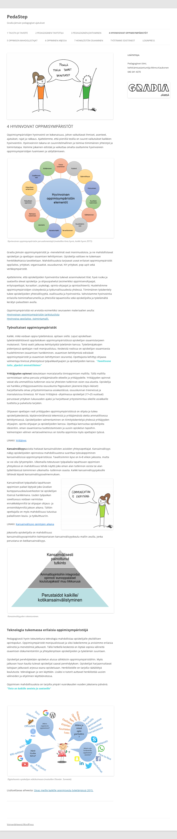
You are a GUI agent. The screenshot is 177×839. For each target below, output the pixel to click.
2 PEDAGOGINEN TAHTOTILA (49, 32)
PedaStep (17, 16)
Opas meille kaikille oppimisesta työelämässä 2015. (63, 790)
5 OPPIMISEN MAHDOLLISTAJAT (22, 40)
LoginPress (149, 40)
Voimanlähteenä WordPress (20, 824)
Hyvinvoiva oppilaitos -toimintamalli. (28, 318)
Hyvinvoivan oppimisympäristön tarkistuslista (33, 314)
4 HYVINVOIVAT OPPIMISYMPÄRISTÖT (128, 32)
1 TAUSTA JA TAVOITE (17, 32)
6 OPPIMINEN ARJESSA (56, 40)
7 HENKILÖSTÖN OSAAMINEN (88, 40)
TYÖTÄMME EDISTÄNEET (123, 40)
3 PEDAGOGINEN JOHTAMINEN (86, 32)
